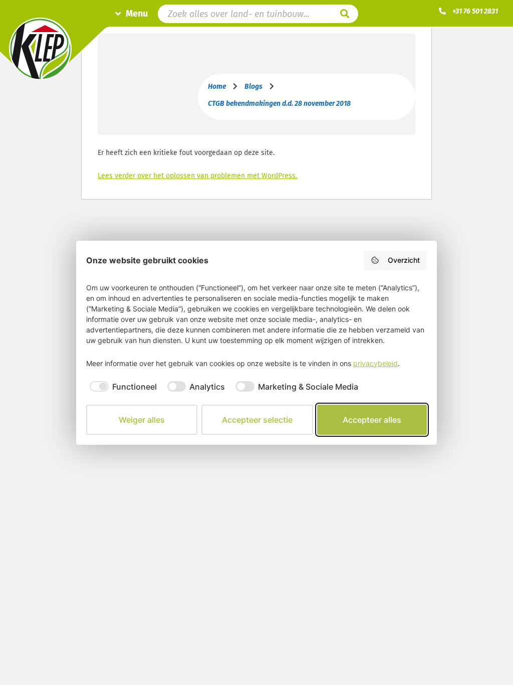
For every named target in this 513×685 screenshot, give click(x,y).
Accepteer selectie (257, 420)
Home (217, 86)
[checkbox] (121, 387)
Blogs (253, 86)
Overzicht (404, 260)
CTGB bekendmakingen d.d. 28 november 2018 (279, 103)
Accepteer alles (372, 420)
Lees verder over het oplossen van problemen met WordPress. (197, 176)
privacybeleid (375, 363)
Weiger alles (142, 420)
